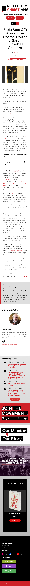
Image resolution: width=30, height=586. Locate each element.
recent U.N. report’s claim (13, 114)
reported (16, 171)
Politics (16, 59)
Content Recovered (15, 58)
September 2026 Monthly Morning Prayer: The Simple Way (17, 365)
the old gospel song (17, 251)
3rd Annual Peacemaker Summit (16, 384)
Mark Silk (15, 52)
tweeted (8, 179)
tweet (14, 193)
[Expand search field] (17, 23)
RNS (25, 277)
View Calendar (15, 399)
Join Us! (10, 18)
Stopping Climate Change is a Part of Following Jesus (14, 183)
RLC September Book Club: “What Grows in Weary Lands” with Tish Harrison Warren (16, 392)
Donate (20, 18)
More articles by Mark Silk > (9, 344)
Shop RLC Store (15, 483)
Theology (20, 59)
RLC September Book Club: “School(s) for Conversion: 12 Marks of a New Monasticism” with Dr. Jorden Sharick (17, 376)
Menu (13, 24)
